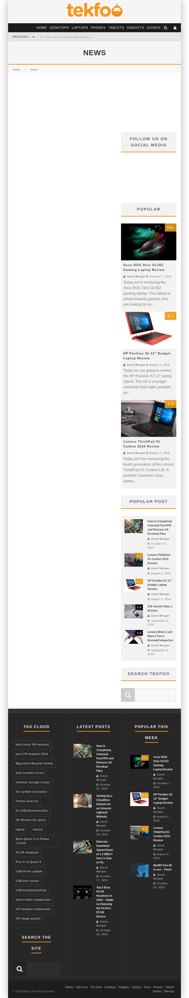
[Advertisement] (148, 103)
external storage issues (33, 782)
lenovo (38, 829)
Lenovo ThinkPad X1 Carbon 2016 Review (159, 559)
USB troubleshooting (31, 890)
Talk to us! (82, 987)
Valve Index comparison (33, 899)
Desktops (59, 27)
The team (96, 987)
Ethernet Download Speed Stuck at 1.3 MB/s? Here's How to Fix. (91, 37)
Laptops (80, 27)
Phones (98, 27)
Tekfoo (69, 987)
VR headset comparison (33, 909)
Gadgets (135, 27)
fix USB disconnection (32, 810)
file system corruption (31, 791)
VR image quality (28, 918)
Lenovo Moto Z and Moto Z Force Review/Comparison (161, 636)
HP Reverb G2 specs (31, 820)
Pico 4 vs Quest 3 (28, 862)
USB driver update (29, 871)
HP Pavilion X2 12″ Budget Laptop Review (160, 585)
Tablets (116, 27)
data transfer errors (30, 773)
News (147, 987)
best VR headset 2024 (32, 754)
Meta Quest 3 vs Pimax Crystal (32, 841)
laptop (20, 829)
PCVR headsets (27, 852)
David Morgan (136, 276)
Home (41, 27)
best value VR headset (32, 744)
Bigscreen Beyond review (34, 763)
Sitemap (169, 991)
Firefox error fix (27, 801)
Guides (153, 27)
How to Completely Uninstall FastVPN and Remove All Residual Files (104, 758)
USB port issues (27, 880)
